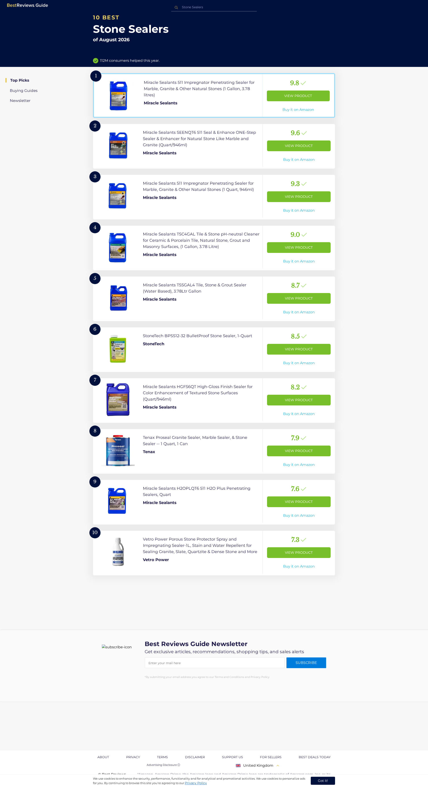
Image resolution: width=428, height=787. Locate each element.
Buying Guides (23, 90)
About (103, 757)
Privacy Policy (196, 783)
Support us (232, 757)
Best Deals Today (315, 757)
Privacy (133, 757)
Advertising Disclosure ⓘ (163, 764)
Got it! (323, 781)
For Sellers (271, 757)
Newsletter (20, 100)
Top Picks (19, 80)
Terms (162, 757)
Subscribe (306, 663)
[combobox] (214, 7)
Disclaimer (195, 757)
